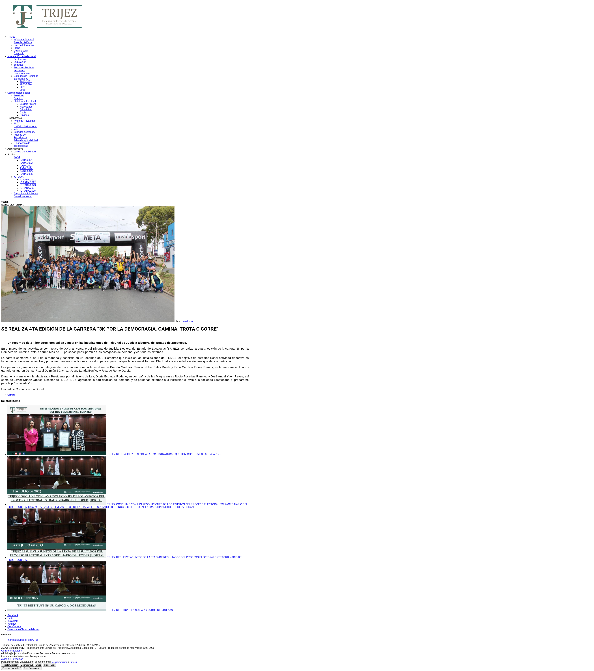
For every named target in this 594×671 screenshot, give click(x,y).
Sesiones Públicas (24, 67)
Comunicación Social (18, 92)
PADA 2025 (26, 171)
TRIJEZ (11, 36)
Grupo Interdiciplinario (26, 193)
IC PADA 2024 (28, 188)
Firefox (73, 662)
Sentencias (20, 59)
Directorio (19, 53)
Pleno (17, 48)
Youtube (12, 623)
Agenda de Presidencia (20, 136)
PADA (17, 157)
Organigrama (21, 50)
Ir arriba (22, 640)
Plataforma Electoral (25, 101)
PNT (16, 123)
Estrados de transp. (24, 132)
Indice (17, 129)
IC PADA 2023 (28, 185)
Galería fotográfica (24, 45)
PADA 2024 (26, 168)
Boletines (19, 95)
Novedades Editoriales (26, 108)
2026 (22, 90)
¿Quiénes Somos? (24, 39)
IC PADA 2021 (28, 179)
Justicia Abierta (28, 104)
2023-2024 (26, 84)
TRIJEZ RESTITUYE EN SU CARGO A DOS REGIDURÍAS (140, 610)
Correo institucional (12, 650)
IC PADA (19, 176)
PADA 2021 (26, 160)
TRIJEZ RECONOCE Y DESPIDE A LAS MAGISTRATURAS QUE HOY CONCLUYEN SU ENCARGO (163, 454)
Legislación (20, 62)
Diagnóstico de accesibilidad (22, 144)
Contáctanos (14, 626)
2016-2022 (26, 81)
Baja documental (23, 196)
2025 (22, 87)
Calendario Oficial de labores (23, 629)
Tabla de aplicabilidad (26, 140)
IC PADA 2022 (28, 182)
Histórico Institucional (25, 126)
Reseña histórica (23, 42)
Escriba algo (8, 204)
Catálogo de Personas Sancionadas (26, 77)
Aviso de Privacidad (25, 120)
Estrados (18, 64)
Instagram (12, 621)
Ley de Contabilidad (25, 151)
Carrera (11, 394)
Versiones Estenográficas (22, 71)
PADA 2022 (26, 163)
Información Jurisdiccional (21, 56)
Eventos (18, 98)
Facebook (12, 615)
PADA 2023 (26, 165)
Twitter (11, 618)
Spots (23, 112)
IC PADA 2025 (28, 190)
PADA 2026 (26, 174)
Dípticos (24, 115)
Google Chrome (59, 662)
